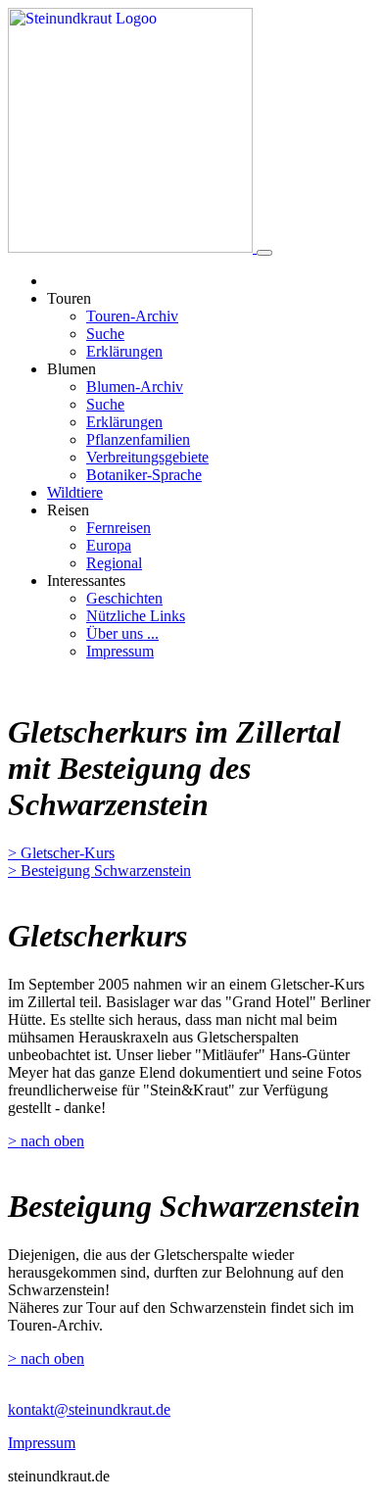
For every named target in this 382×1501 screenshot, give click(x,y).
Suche (105, 333)
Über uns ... (122, 633)
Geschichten (124, 598)
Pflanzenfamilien (138, 439)
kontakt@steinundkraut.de (89, 1409)
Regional (114, 563)
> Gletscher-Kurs (61, 853)
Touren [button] (69, 298)
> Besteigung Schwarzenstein (99, 870)
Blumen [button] (71, 369)
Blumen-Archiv (134, 386)
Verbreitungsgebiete (147, 457)
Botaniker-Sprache (144, 474)
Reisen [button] (68, 510)
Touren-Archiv (132, 316)
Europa (108, 545)
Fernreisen (118, 527)
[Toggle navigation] (264, 253)
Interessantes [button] (86, 580)
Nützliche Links (135, 615)
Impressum (120, 651)
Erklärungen (124, 351)
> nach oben (46, 1141)
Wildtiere (75, 492)
